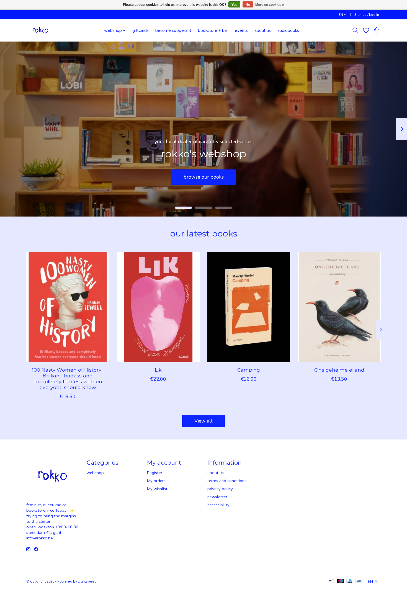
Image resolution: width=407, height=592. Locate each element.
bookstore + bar (213, 30)
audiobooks (288, 30)
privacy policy (220, 488)
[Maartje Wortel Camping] (248, 307)
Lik (158, 369)
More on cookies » (269, 5)
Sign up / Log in (366, 14)
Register (154, 472)
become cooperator (203, 176)
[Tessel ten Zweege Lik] (158, 307)
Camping (248, 369)
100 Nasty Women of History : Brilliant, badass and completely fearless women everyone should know (68, 378)
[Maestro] (340, 581)
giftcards (140, 30)
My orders (156, 480)
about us (262, 30)
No (248, 5)
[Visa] (359, 581)
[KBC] (349, 581)
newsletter (217, 497)
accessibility (218, 505)
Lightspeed (87, 581)
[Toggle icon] (355, 30)
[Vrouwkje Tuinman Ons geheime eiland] (339, 307)
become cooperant (173, 30)
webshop (95, 472)
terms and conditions (226, 480)
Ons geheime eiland (339, 369)
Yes (234, 5)
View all (203, 421)
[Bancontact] (331, 581)
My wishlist (157, 488)
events (241, 30)
